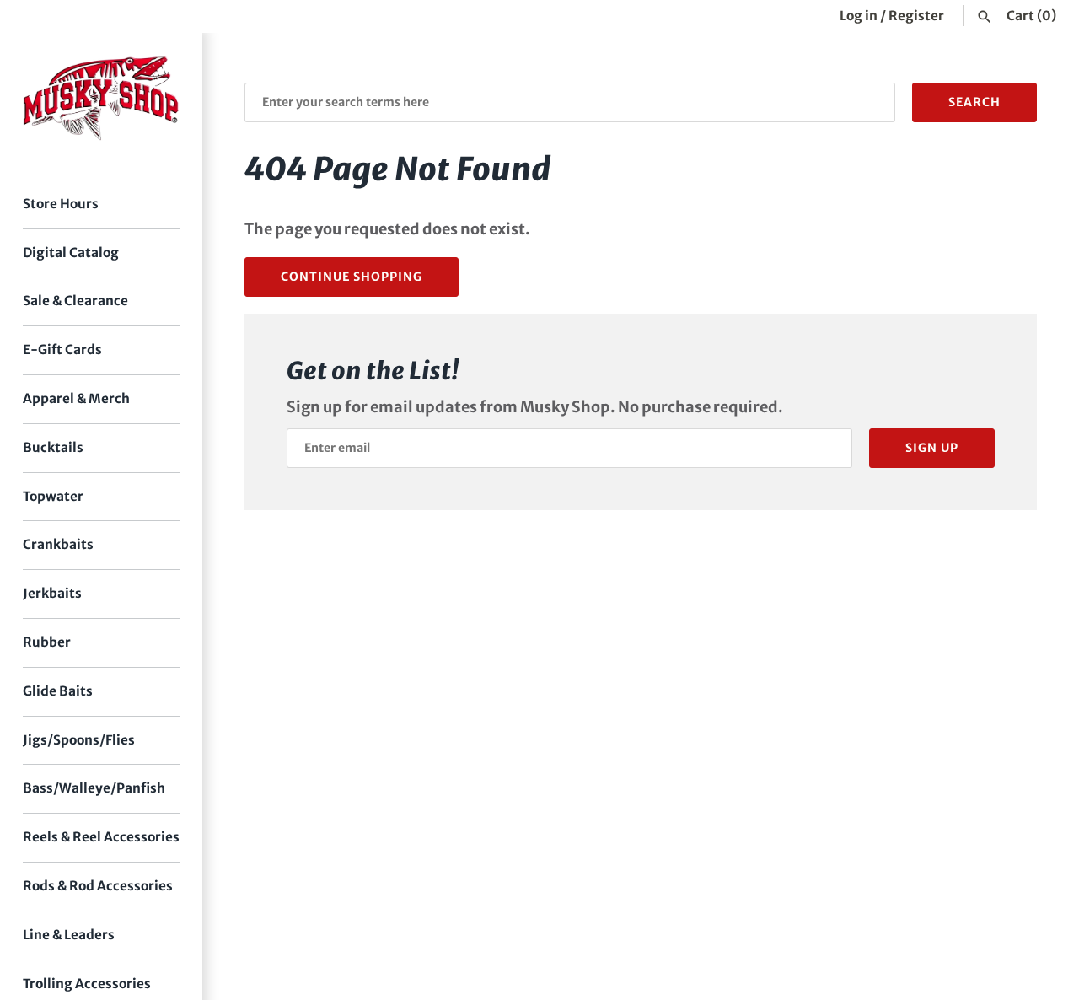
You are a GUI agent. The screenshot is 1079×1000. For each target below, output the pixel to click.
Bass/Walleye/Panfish (94, 788)
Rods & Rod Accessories (98, 886)
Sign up (931, 447)
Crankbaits (58, 544)
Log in (859, 16)
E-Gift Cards (62, 349)
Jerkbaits (52, 593)
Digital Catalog (71, 253)
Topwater (53, 496)
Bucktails (53, 447)
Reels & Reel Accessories (101, 837)
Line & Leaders (69, 935)
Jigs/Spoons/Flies (79, 740)
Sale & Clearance (75, 301)
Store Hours (61, 204)
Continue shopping (351, 276)
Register (916, 16)
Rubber (47, 642)
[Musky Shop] (101, 98)
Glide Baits (58, 691)
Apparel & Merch (76, 398)
